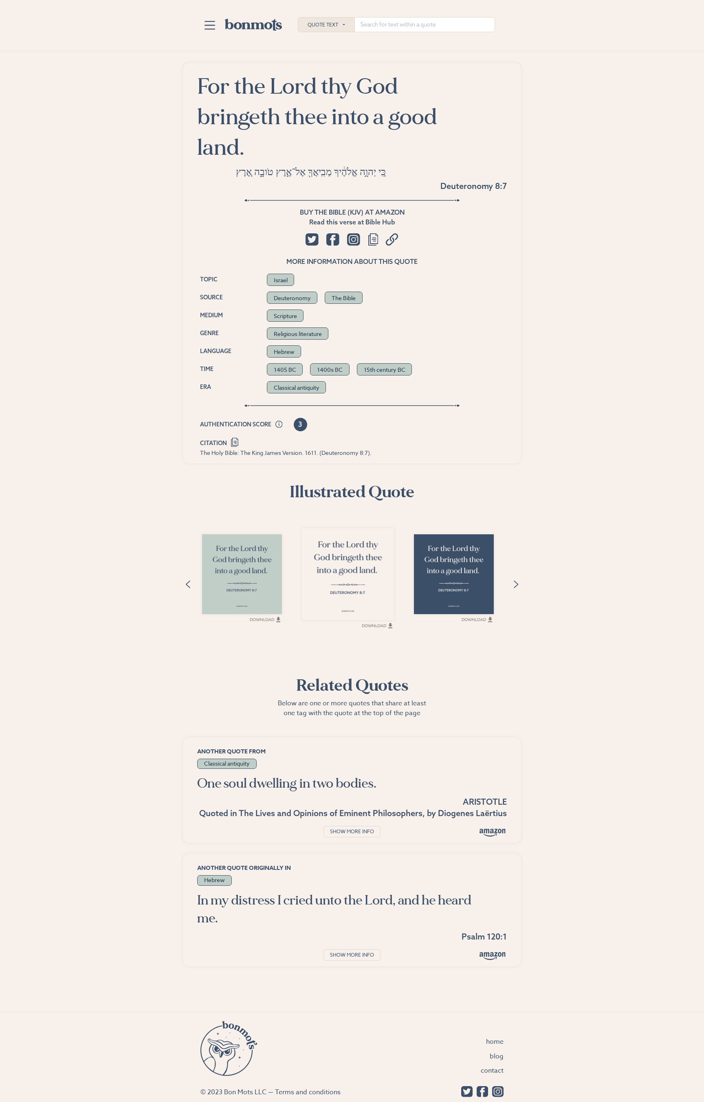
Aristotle (485, 802)
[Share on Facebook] (332, 239)
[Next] (516, 583)
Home (495, 1042)
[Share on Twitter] (312, 239)
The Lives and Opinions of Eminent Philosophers (330, 813)
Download (262, 619)
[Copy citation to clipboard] (235, 441)
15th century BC (384, 369)
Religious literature (298, 334)
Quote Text (323, 24)
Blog (497, 1056)
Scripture (285, 316)
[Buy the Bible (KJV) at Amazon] (492, 955)
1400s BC (330, 369)
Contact (492, 1071)
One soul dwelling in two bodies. (286, 783)
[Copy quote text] (373, 239)
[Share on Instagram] (353, 239)
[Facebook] (480, 1090)
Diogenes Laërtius (472, 813)
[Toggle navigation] (209, 25)
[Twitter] (465, 1090)
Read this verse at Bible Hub (352, 222)
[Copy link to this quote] (392, 239)
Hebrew (284, 352)
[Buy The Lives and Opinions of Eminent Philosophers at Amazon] (492, 832)
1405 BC (285, 369)
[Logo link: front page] (253, 23)
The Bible (344, 298)
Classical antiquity (296, 387)
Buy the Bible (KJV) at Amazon (352, 212)
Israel (281, 280)
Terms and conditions (308, 1092)
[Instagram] (496, 1090)
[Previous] (188, 583)
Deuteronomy (292, 298)
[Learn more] (279, 424)
